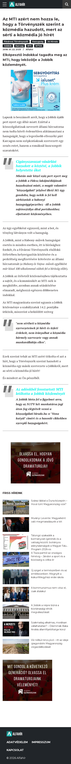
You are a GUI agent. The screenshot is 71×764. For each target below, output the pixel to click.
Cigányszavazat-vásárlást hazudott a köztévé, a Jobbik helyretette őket (39, 165)
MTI (29, 46)
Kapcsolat (15, 750)
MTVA (39, 46)
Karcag (19, 46)
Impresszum (41, 742)
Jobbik (8, 46)
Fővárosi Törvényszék (16, 41)
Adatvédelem (17, 742)
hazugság (37, 41)
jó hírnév (52, 41)
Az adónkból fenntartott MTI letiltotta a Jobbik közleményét (40, 391)
